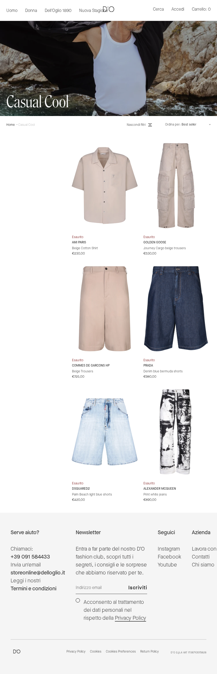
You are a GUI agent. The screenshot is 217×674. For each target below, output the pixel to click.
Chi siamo (203, 565)
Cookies (95, 651)
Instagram (169, 549)
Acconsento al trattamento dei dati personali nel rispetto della (115, 610)
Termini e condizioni (33, 589)
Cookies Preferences (121, 651)
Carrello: (201, 9)
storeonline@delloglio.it (38, 573)
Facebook (169, 557)
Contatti (201, 557)
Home (10, 125)
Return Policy (149, 651)
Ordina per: (173, 124)
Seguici (166, 532)
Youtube (167, 565)
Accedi (177, 9)
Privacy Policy (130, 618)
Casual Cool (26, 125)
